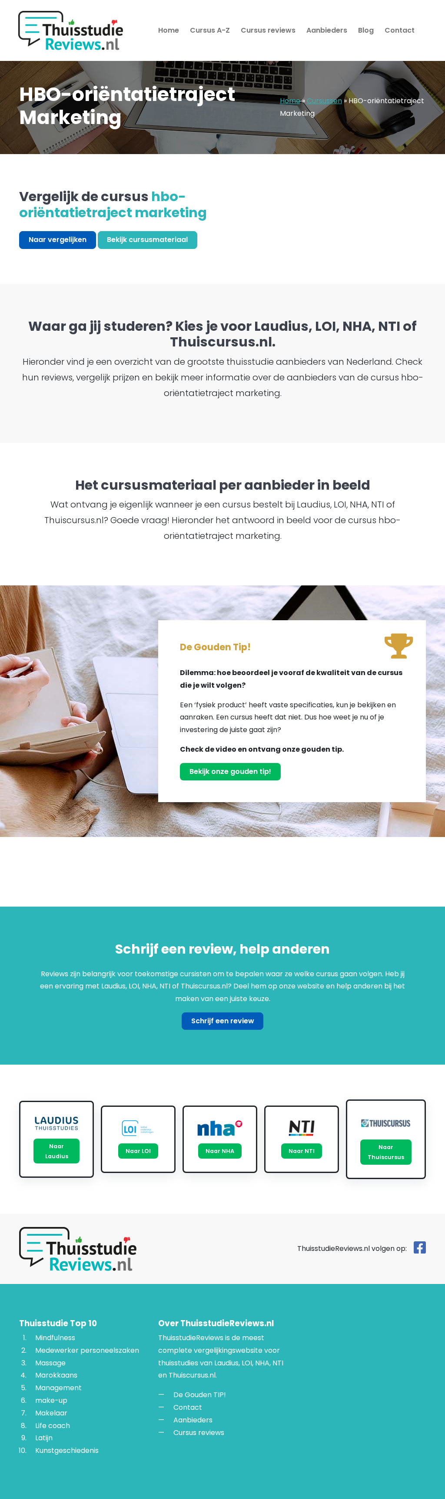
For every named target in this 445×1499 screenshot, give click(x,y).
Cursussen (324, 101)
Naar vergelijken (57, 240)
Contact (400, 30)
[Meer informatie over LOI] (138, 1128)
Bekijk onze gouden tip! (230, 771)
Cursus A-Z (210, 30)
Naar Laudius (56, 1151)
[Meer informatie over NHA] (220, 1128)
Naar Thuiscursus (386, 1152)
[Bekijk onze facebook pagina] (420, 1250)
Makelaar (51, 1413)
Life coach (52, 1425)
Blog (366, 30)
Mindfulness (55, 1338)
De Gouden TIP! (199, 1395)
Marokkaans (56, 1375)
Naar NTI (302, 1151)
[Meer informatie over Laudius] (56, 1123)
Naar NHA (220, 1151)
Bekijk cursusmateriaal (147, 240)
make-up (51, 1400)
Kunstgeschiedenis (67, 1450)
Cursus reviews (268, 30)
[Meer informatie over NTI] (302, 1128)
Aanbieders (326, 30)
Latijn (44, 1438)
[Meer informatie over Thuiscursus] (386, 1123)
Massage (50, 1363)
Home (168, 30)
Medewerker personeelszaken (87, 1350)
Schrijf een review (222, 1021)
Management (58, 1388)
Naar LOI (138, 1151)
